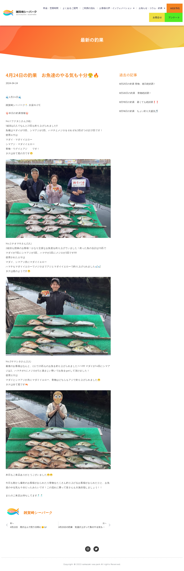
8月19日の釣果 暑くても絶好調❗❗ (139, 102)
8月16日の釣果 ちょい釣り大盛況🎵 (138, 111)
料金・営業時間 (50, 8)
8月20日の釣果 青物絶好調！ (135, 93)
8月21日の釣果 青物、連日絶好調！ (137, 83)
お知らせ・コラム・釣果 (150, 8)
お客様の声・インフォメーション (115, 8)
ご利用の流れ (88, 8)
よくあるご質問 (70, 8)
